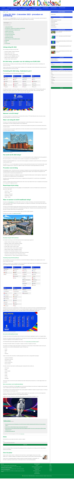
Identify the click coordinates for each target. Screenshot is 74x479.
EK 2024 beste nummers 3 (37, 470)
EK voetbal (17, 386)
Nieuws (50, 465)
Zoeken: (52, 63)
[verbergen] (12, 421)
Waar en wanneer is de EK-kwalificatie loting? (12, 38)
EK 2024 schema (53, 14)
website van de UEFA (17, 213)
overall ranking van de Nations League (32, 341)
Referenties (7, 40)
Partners (51, 470)
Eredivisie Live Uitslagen (54, 60)
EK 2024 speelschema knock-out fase (37, 466)
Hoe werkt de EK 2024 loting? (10, 34)
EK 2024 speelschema (54, 21)
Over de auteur (7, 43)
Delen (6, 41)
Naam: (52, 73)
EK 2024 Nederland (37, 473)
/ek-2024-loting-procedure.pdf (10, 431)
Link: (3, 441)
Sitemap (51, 469)
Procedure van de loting (9, 35)
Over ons (51, 466)
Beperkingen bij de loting (9, 37)
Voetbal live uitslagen (54, 58)
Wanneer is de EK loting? (9, 31)
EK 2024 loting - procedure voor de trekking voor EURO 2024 (15, 28)
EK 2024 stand (53, 22)
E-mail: (52, 76)
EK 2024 (52, 18)
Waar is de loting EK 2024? (9, 32)
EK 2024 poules (53, 25)
